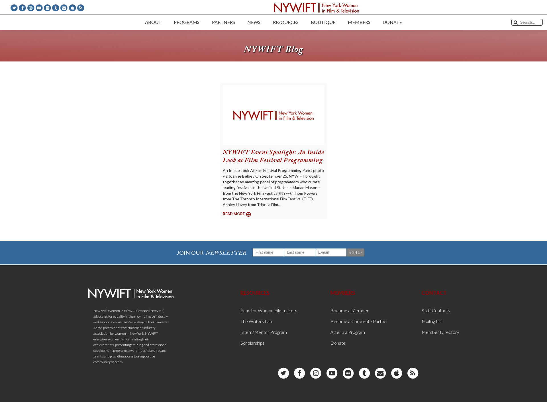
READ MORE (234, 213)
